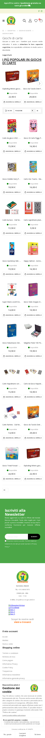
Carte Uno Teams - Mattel (33, 179)
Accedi (4, 637)
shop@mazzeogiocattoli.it (25, 600)
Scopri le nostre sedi (22, 621)
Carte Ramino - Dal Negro (11, 425)
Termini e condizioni (10, 653)
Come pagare (7, 660)
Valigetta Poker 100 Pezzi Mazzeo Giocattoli (33, 343)
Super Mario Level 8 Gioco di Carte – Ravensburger (11, 302)
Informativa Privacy (10, 664)
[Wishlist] (35, 20)
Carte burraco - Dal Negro (11, 220)
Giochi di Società (25, 30)
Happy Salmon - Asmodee (33, 261)
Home (3, 30)
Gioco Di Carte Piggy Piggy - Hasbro (33, 138)
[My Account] (30, 20)
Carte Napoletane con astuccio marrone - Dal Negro (11, 384)
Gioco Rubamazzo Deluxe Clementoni (11, 343)
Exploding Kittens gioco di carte (12, 89)
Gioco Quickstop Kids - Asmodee (11, 261)
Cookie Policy (7, 667)
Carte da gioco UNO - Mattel (11, 138)
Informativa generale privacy (13, 678)
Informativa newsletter (11, 675)
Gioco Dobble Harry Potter (11, 179)
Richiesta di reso (8, 657)
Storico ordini (7, 644)
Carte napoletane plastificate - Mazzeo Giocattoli (33, 220)
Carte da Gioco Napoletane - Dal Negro (33, 384)
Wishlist (5, 640)
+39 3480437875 (24, 589)
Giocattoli (11, 30)
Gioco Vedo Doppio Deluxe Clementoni (33, 302)
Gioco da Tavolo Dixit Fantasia (33, 89)
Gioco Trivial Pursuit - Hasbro (11, 466)
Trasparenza (7, 671)
